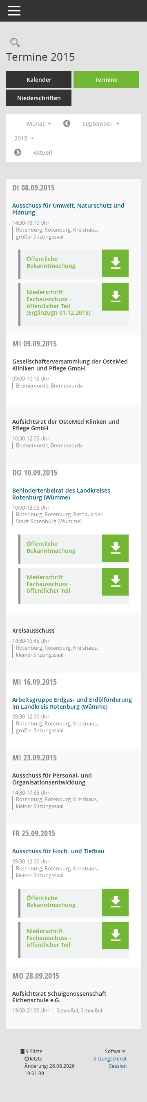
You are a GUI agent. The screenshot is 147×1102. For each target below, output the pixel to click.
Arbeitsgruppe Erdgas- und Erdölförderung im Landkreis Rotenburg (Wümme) (72, 703)
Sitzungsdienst (110, 1062)
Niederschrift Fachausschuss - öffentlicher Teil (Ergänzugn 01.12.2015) (58, 302)
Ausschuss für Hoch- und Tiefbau (58, 851)
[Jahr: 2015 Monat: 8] (66, 123)
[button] (115, 263)
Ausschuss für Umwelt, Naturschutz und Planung (68, 209)
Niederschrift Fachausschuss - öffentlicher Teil (49, 584)
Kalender (39, 79)
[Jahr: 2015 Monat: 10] (17, 152)
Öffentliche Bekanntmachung (51, 262)
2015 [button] (21, 138)
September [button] (98, 123)
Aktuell (42, 152)
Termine (106, 79)
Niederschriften (39, 98)
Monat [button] (36, 123)
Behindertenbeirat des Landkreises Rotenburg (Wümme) (61, 493)
